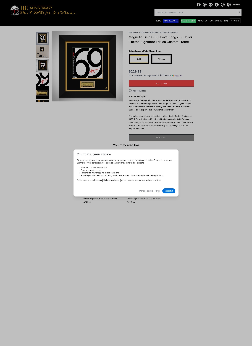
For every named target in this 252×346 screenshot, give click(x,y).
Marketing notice (110, 180)
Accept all (169, 191)
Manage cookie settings (149, 191)
